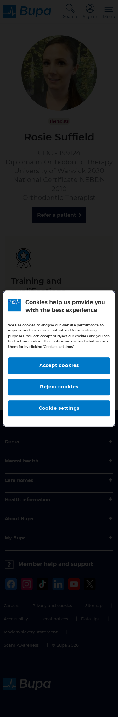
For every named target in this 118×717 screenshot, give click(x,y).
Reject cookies (59, 387)
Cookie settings (59, 408)
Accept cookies (59, 365)
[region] (59, 358)
